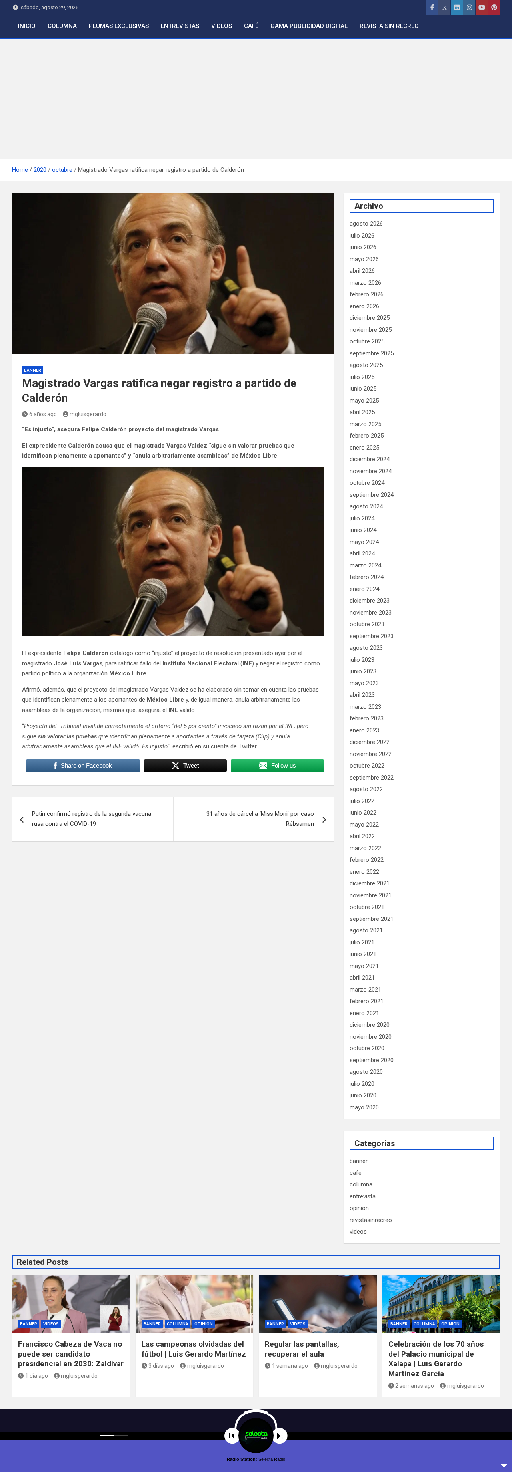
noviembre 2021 (371, 895)
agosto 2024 (366, 506)
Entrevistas (180, 26)
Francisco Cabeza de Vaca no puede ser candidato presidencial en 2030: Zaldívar (71, 1353)
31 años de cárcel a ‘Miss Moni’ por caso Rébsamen (260, 819)
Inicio (27, 26)
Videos (221, 26)
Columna (62, 26)
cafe (356, 1172)
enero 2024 (364, 589)
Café (251, 26)
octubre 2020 (367, 1048)
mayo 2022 (364, 824)
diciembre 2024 (370, 459)
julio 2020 (362, 1083)
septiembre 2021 (372, 918)
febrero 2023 (367, 718)
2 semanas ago (414, 1386)
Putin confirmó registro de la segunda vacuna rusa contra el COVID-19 (91, 819)
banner (32, 370)
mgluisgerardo (88, 414)
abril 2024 (362, 553)
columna (361, 1184)
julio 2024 (362, 518)
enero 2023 (364, 730)
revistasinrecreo (371, 1220)
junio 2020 (363, 1095)
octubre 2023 (367, 624)
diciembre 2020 (370, 1024)
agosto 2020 (366, 1071)
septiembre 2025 (372, 353)
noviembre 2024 (371, 471)
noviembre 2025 (371, 329)
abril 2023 (362, 694)
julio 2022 (362, 801)
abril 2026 (362, 270)
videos (358, 1231)
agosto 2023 (366, 647)
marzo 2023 (365, 706)
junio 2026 (363, 247)
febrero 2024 (367, 577)
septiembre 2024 (372, 494)
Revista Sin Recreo (389, 26)
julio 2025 (362, 377)
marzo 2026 (365, 282)
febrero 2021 (367, 1001)
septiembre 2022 (372, 777)
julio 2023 (362, 659)
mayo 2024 (364, 542)
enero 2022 (364, 871)
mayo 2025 (364, 400)
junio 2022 (363, 812)
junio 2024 (363, 530)
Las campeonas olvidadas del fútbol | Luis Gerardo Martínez (194, 1349)
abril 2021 (362, 977)
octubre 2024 (367, 482)
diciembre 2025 (370, 317)
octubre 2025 (367, 341)
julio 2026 (362, 235)
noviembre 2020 (371, 1036)
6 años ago (43, 414)
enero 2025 (364, 447)
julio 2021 (362, 942)
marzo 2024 (365, 565)
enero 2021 (364, 1013)
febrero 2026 (367, 294)
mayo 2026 (364, 259)
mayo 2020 (364, 1107)
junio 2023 (363, 671)
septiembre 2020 (372, 1060)
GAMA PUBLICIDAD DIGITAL (309, 26)
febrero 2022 (367, 859)
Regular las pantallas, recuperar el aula (302, 1349)
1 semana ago (290, 1366)
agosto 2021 (366, 930)
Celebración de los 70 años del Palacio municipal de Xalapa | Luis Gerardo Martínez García (436, 1358)
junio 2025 (363, 388)
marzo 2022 (365, 848)
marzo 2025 (365, 424)
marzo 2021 (365, 989)
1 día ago (36, 1376)
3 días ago (161, 1366)
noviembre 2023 (371, 612)
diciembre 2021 (370, 883)
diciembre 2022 (370, 742)
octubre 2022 (367, 765)
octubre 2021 (367, 907)
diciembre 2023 (370, 600)
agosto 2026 (366, 223)
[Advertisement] (256, 99)
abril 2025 (362, 412)
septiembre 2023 (372, 636)
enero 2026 (364, 306)
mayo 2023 (364, 683)
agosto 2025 (366, 365)
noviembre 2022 (371, 754)
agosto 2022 (366, 789)
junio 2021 (363, 954)
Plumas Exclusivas (119, 26)
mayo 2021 (364, 966)
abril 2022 (362, 836)
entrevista (363, 1196)
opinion (359, 1208)
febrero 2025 (367, 435)
